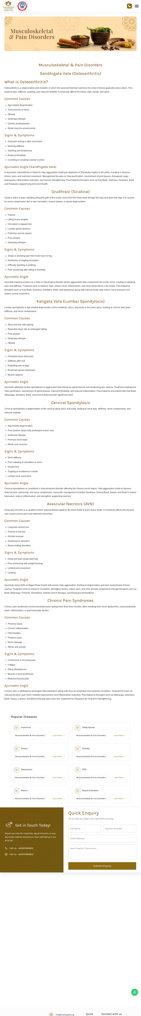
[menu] (136, 6)
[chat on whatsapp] (134, 992)
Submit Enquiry (102, 869)
